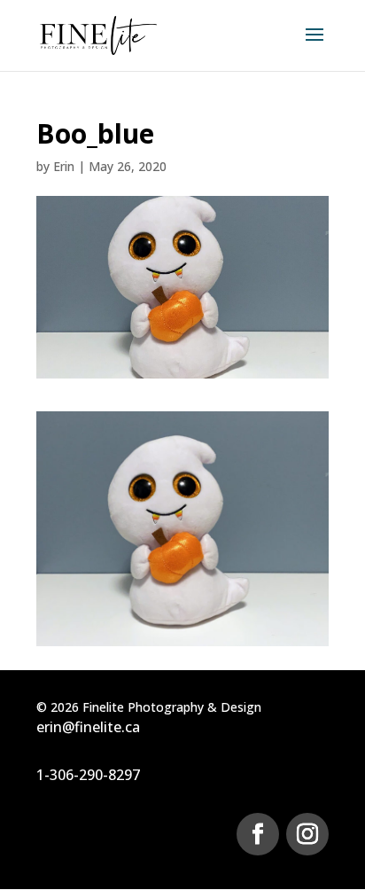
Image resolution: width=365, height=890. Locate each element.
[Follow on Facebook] (258, 834)
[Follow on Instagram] (307, 834)
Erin (63, 166)
